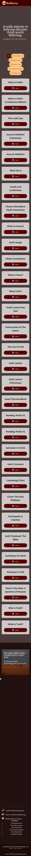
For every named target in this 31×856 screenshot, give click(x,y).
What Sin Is (15, 170)
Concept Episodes (16, 834)
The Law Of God (15, 347)
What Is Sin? (15, 291)
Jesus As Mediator (15, 154)
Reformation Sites (21, 854)
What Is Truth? (15, 624)
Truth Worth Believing (19, 39)
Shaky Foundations (15, 258)
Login (6, 854)
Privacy (19, 848)
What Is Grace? (15, 275)
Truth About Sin (15, 73)
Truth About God (17, 56)
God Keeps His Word (15, 555)
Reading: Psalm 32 (15, 415)
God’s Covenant (15, 464)
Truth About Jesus (15, 60)
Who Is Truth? (15, 608)
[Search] (25, 3)
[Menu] (28, 3)
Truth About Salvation (15, 69)
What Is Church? (15, 226)
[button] (15, 88)
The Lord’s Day (15, 118)
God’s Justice (15, 363)
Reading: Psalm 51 (15, 431)
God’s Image (15, 242)
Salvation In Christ (15, 448)
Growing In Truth (15, 572)
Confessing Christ (15, 480)
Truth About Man (15, 64)
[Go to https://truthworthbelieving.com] (15, 662)
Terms (14, 848)
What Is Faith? (15, 82)
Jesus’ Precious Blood (15, 399)
